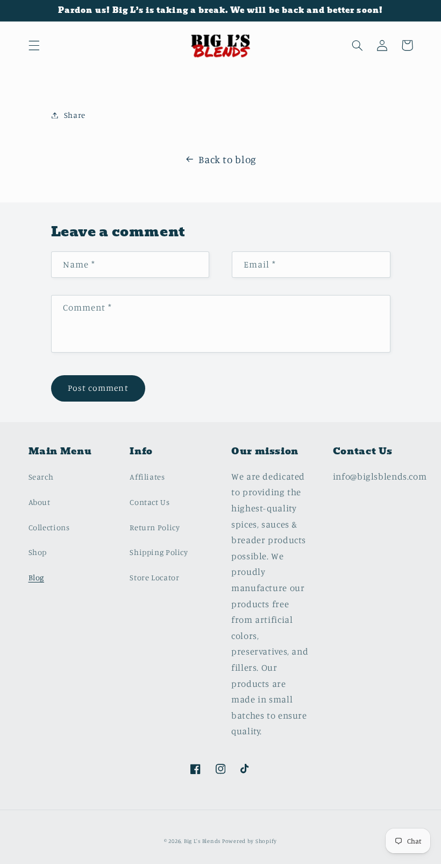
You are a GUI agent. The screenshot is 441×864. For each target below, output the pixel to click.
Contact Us (149, 502)
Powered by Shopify (249, 841)
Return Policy (155, 527)
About (40, 502)
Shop (38, 552)
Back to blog (227, 159)
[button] (34, 45)
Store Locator (154, 577)
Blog (37, 577)
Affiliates (147, 476)
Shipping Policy (159, 552)
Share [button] (75, 115)
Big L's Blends (203, 841)
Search (41, 476)
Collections (49, 527)
